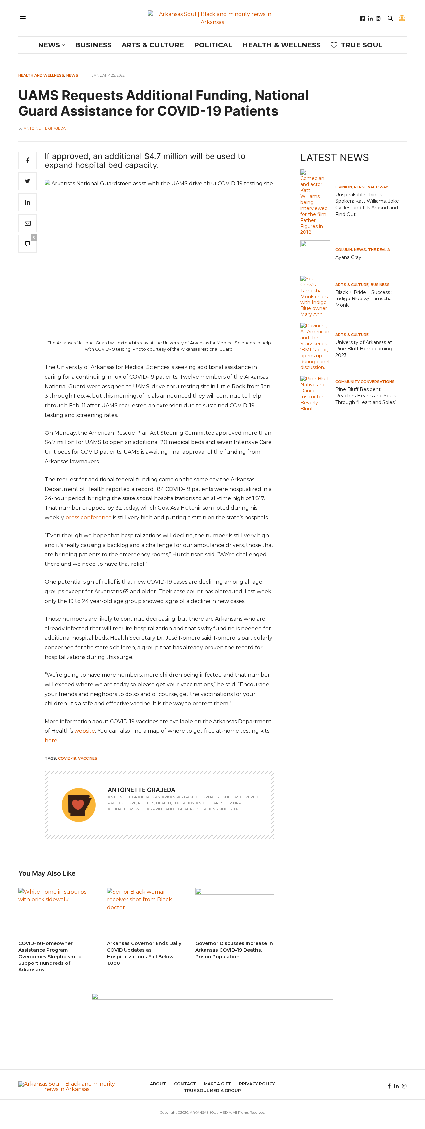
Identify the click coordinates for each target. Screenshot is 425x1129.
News (49, 45)
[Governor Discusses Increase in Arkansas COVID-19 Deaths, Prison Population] (234, 911)
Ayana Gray (348, 257)
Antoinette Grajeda (45, 128)
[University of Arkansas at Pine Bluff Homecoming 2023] (317, 346)
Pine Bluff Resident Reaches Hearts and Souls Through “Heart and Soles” (366, 395)
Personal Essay (371, 187)
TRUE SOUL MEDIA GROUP (212, 1090)
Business (93, 45)
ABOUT (158, 1083)
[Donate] (402, 18)
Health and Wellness (41, 75)
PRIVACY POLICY (257, 1083)
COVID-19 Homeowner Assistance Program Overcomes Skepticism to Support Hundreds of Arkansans (50, 956)
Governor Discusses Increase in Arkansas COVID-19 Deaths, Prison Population (234, 950)
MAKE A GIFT (217, 1083)
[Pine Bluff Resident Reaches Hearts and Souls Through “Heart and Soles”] (317, 394)
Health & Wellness (281, 45)
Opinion (343, 187)
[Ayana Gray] (317, 255)
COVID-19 (67, 758)
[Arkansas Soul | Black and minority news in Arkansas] (212, 18)
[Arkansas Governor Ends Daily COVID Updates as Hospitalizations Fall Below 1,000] (146, 911)
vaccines (87, 758)
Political (213, 45)
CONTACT (185, 1083)
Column (343, 250)
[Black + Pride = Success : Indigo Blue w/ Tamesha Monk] (317, 296)
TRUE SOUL (361, 45)
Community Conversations (365, 382)
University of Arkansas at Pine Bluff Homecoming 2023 (363, 348)
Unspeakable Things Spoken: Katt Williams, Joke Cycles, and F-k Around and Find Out (367, 204)
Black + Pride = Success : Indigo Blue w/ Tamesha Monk (363, 298)
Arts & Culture (153, 45)
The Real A (379, 250)
